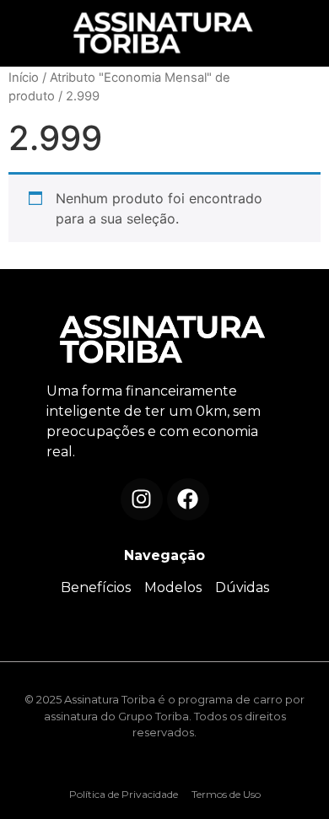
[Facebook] (188, 499)
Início (23, 77)
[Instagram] (142, 499)
